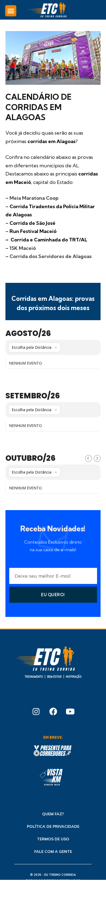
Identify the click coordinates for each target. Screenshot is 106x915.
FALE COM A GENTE (53, 851)
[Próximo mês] (97, 458)
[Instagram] (36, 711)
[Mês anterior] (88, 458)
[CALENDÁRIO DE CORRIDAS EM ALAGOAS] (53, 83)
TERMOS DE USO (53, 839)
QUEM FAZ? (53, 813)
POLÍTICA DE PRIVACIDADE (53, 826)
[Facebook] (53, 711)
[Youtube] (70, 711)
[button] (10, 10)
